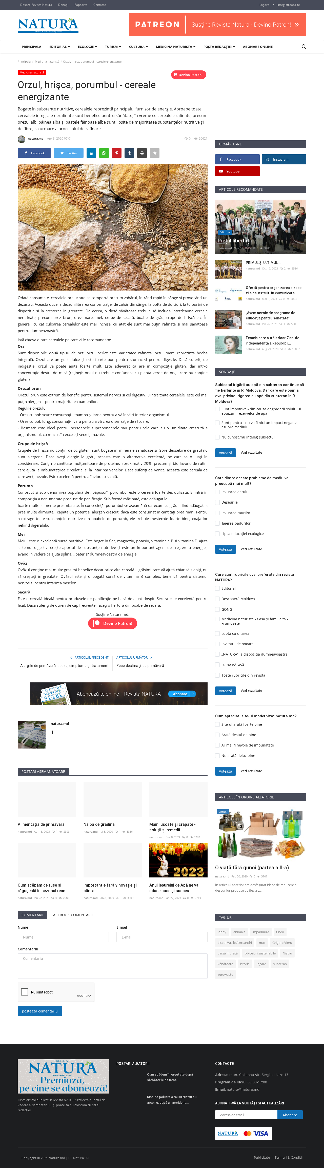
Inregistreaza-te (288, 5)
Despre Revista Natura (36, 5)
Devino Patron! (190, 74)
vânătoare (225, 964)
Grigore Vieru (282, 942)
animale (239, 932)
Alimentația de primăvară (41, 824)
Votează (225, 452)
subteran (280, 964)
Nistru (287, 953)
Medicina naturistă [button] (174, 46)
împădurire (260, 932)
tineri (280, 932)
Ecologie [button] (86, 46)
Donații (63, 5)
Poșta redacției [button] (218, 46)
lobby (222, 932)
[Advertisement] (260, 104)
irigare (261, 964)
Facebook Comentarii (72, 914)
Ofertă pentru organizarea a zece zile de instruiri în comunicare (273, 290)
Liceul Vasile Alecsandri (235, 942)
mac (262, 942)
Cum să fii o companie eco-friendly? (256, 868)
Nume (23, 927)
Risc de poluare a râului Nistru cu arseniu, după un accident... (171, 1099)
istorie (245, 964)
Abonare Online (258, 46)
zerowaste (225, 974)
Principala (31, 46)
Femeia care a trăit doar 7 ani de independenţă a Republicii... (272, 340)
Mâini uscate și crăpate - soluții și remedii (172, 827)
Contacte (99, 5)
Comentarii (32, 914)
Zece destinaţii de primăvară (140, 665)
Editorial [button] (58, 46)
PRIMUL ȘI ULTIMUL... (263, 263)
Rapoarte (80, 5)
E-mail (121, 927)
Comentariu (28, 949)
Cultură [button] (137, 46)
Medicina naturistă (47, 61)
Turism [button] (111, 46)
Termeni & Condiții (288, 1157)
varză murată (228, 953)
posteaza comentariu (40, 1011)
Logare (264, 5)
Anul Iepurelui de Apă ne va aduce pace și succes (173, 888)
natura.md (35, 138)
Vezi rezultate (251, 452)
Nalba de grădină (99, 824)
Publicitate (262, 1157)
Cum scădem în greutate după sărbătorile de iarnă (170, 1077)
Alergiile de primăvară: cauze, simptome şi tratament (64, 665)
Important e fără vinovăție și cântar (110, 888)
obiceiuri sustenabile (260, 953)
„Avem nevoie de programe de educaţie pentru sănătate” (270, 315)
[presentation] (287, 815)
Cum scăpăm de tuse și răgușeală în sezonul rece (41, 888)
